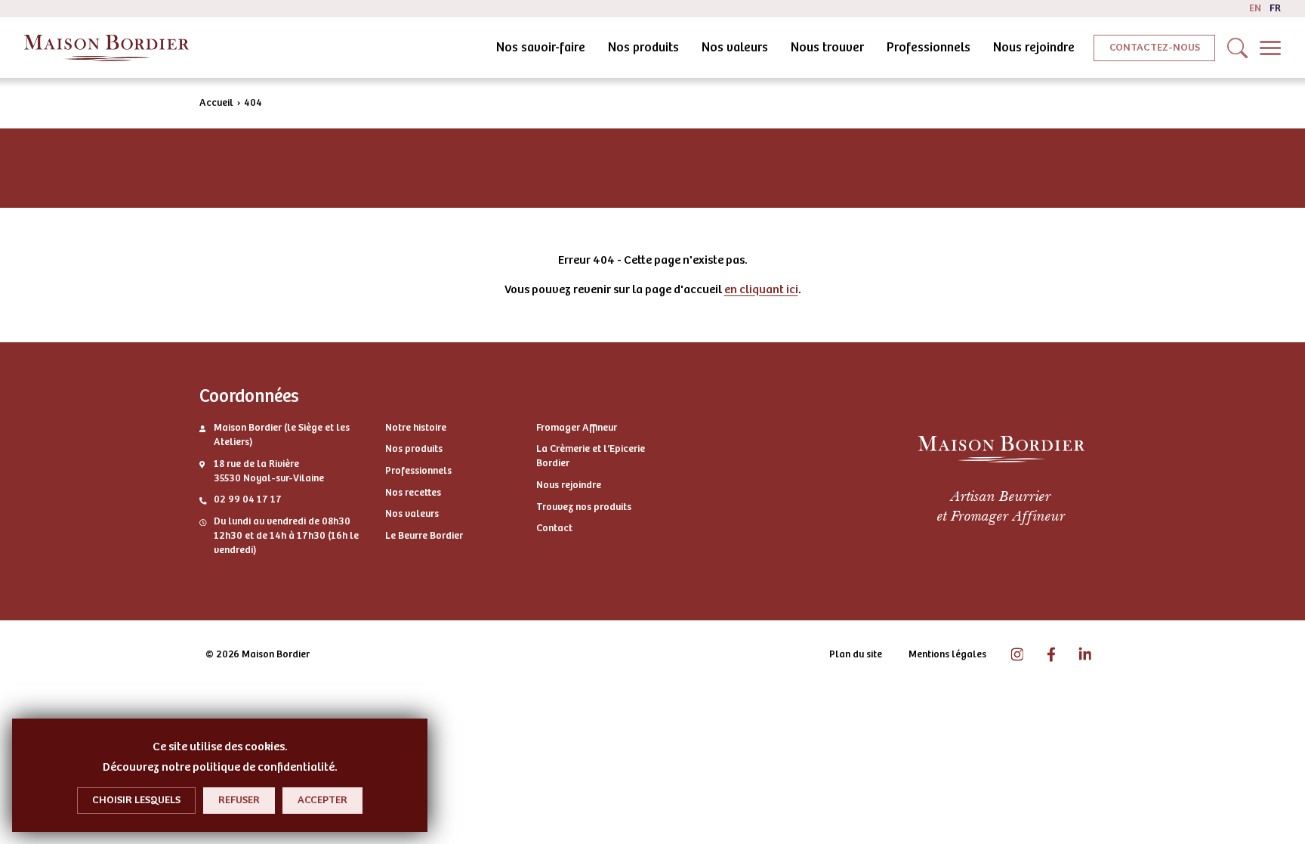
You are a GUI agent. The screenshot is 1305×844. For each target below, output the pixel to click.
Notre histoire (415, 428)
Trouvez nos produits (583, 507)
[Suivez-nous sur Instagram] (1017, 655)
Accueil (216, 103)
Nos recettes (413, 493)
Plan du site (855, 654)
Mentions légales (947, 654)
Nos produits (643, 47)
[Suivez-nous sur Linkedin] (1085, 655)
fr (1275, 8)
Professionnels (928, 47)
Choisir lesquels (136, 799)
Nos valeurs (735, 47)
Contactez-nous (1154, 47)
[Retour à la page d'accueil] (106, 48)
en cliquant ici (761, 289)
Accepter (322, 799)
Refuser (239, 799)
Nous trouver (827, 47)
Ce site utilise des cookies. (220, 746)
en (1255, 8)
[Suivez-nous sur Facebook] (1051, 655)
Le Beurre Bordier (424, 536)
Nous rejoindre (1034, 47)
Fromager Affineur (576, 428)
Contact (554, 528)
